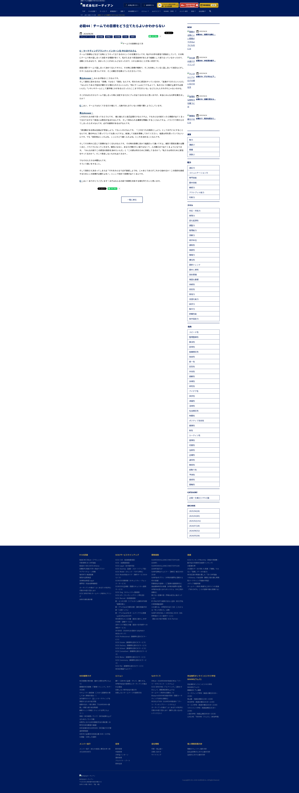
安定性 (192, 289)
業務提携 (113, 11)
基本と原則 (194, 269)
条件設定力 (194, 318)
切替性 (192, 445)
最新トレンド (194, 264)
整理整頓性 (194, 337)
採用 (192, 11)
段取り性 (193, 469)
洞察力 (192, 235)
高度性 (192, 250)
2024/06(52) (194, 530)
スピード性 (194, 332)
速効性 (192, 459)
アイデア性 (193, 391)
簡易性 (192, 464)
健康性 (192, 425)
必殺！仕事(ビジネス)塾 (199, 497)
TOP (83, 11)
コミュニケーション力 (198, 172)
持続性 (192, 284)
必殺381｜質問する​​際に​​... (206, 34)
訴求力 (192, 304)
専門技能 (193, 177)
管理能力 (193, 230)
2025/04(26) (194, 511)
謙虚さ (192, 144)
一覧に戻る (132, 199)
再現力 (192, 215)
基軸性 (192, 484)
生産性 (192, 450)
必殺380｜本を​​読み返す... (206, 60)
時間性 (192, 415)
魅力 (191, 139)
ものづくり (155, 11)
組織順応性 (194, 351)
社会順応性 (194, 410)
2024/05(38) (194, 535)
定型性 (192, 366)
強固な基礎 (194, 279)
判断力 (192, 197)
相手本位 (193, 240)
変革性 (192, 346)
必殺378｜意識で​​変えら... (206, 99)
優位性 (192, 259)
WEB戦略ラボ (132, 11)
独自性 (192, 356)
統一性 (192, 361)
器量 (191, 149)
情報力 (192, 254)
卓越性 (192, 400)
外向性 (192, 371)
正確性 (192, 455)
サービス (102, 11)
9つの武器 (92, 11)
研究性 (192, 386)
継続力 (192, 187)
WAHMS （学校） (169, 11)
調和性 (192, 245)
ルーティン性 (194, 435)
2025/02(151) (195, 520)
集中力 (192, 309)
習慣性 (192, 440)
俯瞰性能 (193, 313)
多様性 (192, 381)
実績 (122, 11)
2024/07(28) (194, 525)
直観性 (192, 376)
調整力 (192, 225)
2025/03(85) (194, 516)
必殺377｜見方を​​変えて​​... (206, 118)
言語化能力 (194, 299)
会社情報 (201, 11)
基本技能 (193, 182)
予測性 (192, 474)
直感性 (192, 479)
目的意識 (193, 274)
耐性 (191, 430)
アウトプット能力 (196, 192)
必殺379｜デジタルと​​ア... (206, 76)
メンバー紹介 (184, 11)
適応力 (192, 167)
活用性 (192, 405)
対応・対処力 (194, 210)
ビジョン (144, 11)
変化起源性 (194, 220)
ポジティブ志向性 (196, 420)
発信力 (192, 294)
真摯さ (192, 154)
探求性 (192, 396)
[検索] (210, 11)
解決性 (192, 342)
